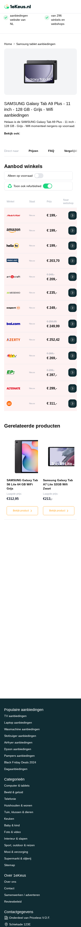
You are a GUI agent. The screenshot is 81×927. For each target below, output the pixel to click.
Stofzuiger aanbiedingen (20, 735)
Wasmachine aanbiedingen (22, 729)
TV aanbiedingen (15, 716)
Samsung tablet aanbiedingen (35, 44)
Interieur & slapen (15, 838)
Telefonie (10, 798)
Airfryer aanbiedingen (18, 742)
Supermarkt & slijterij (17, 858)
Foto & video (12, 832)
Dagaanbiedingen (15, 769)
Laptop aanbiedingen (18, 722)
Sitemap (9, 865)
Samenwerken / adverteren (22, 895)
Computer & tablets (16, 785)
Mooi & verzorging (16, 851)
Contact (9, 888)
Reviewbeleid (13, 901)
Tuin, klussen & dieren (18, 812)
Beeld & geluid (13, 792)
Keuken (9, 818)
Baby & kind (12, 825)
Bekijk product (21, 510)
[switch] (38, 175)
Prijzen (33, 150)
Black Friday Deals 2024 (20, 762)
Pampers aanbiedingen (19, 755)
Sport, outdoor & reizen (19, 845)
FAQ (51, 150)
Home (8, 44)
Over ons (10, 881)
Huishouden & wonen (18, 805)
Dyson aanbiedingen (17, 749)
